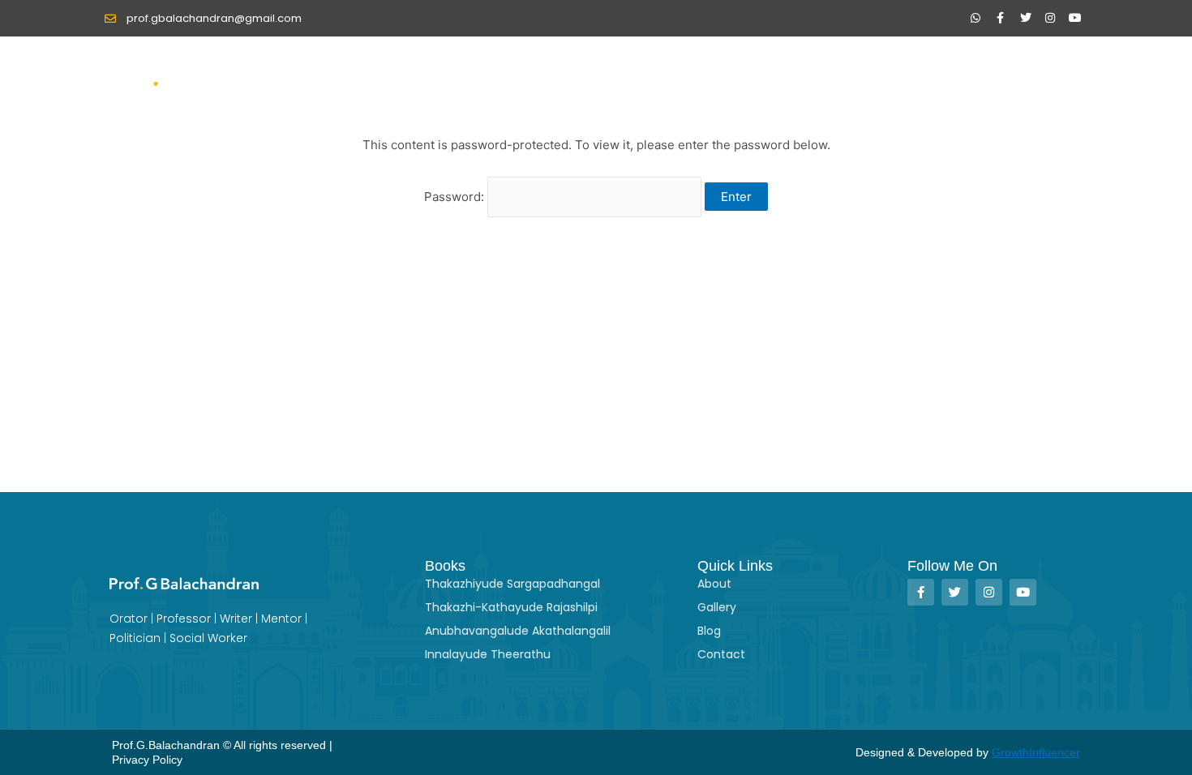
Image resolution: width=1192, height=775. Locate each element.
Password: (455, 196)
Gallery (908, 75)
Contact (1051, 75)
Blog (986, 75)
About (759, 75)
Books (824, 75)
